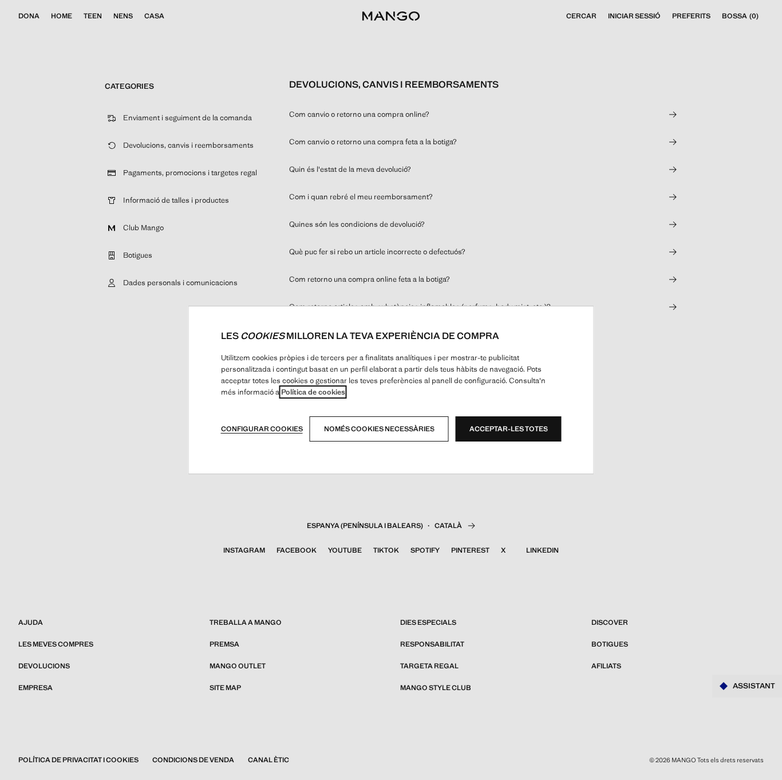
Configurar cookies (262, 429)
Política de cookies (313, 392)
